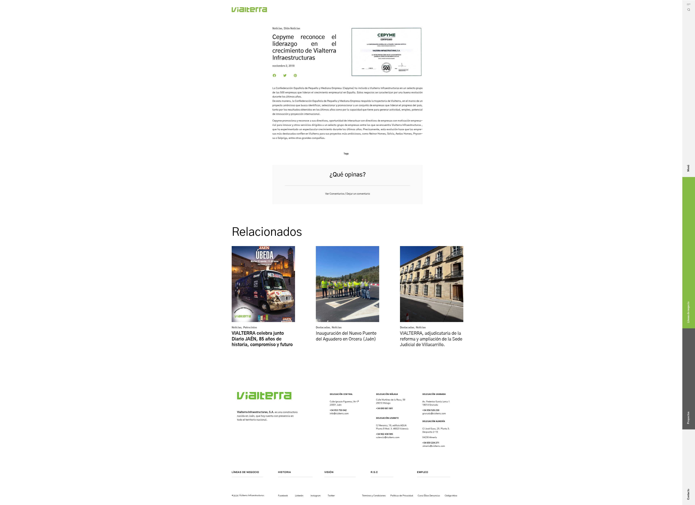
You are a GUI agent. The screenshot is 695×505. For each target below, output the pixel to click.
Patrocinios (250, 327)
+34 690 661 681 (384, 408)
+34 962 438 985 (384, 434)
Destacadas (323, 327)
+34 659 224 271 (430, 443)
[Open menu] (688, 4)
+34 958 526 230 (430, 410)
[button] (274, 75)
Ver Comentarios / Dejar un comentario (347, 194)
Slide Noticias (292, 28)
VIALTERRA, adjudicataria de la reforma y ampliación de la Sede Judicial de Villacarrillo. (431, 339)
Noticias (277, 28)
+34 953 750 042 (338, 410)
